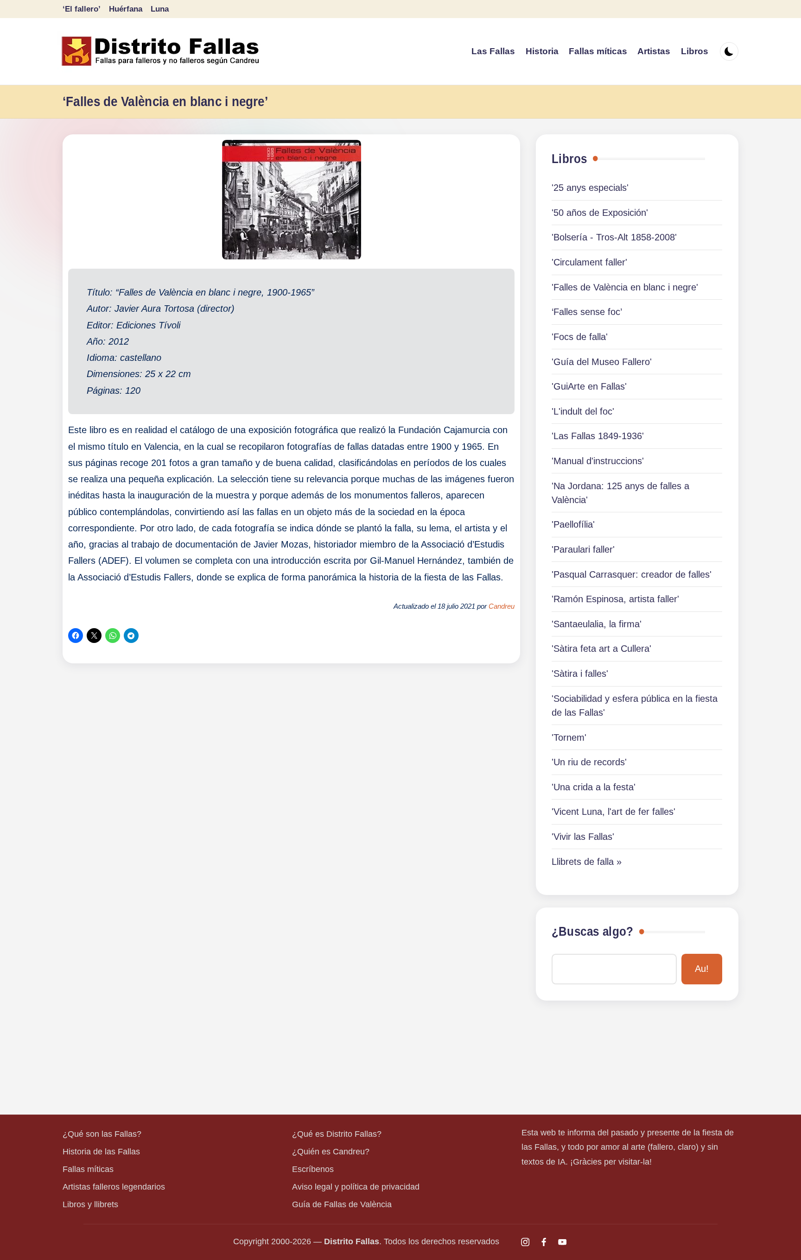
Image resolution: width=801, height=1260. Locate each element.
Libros (569, 159)
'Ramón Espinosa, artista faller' (615, 599)
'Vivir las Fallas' (583, 837)
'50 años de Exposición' (600, 213)
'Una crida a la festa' (594, 787)
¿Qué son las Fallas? (102, 1134)
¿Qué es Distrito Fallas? (336, 1134)
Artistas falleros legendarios (114, 1186)
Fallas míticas (88, 1169)
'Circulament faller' (589, 262)
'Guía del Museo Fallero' (602, 362)
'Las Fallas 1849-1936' (598, 436)
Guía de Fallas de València (342, 1204)
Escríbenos (313, 1169)
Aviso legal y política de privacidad (356, 1186)
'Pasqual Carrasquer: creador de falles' (632, 574)
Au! (702, 969)
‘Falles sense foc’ (587, 312)
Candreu (502, 606)
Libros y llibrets (90, 1204)
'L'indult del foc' (583, 411)
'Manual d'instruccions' (598, 461)
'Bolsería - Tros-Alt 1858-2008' (614, 237)
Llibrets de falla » (587, 862)
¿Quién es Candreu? (330, 1151)
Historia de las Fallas (101, 1151)
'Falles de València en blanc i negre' (625, 287)
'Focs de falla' (580, 337)
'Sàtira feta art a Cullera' (601, 648)
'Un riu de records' (589, 762)
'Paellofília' (573, 524)
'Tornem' (569, 737)
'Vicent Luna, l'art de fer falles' (613, 811)
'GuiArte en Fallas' (589, 386)
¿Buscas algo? (592, 932)
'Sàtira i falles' (580, 673)
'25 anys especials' (590, 188)
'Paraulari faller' (583, 549)
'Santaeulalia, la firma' (597, 624)
